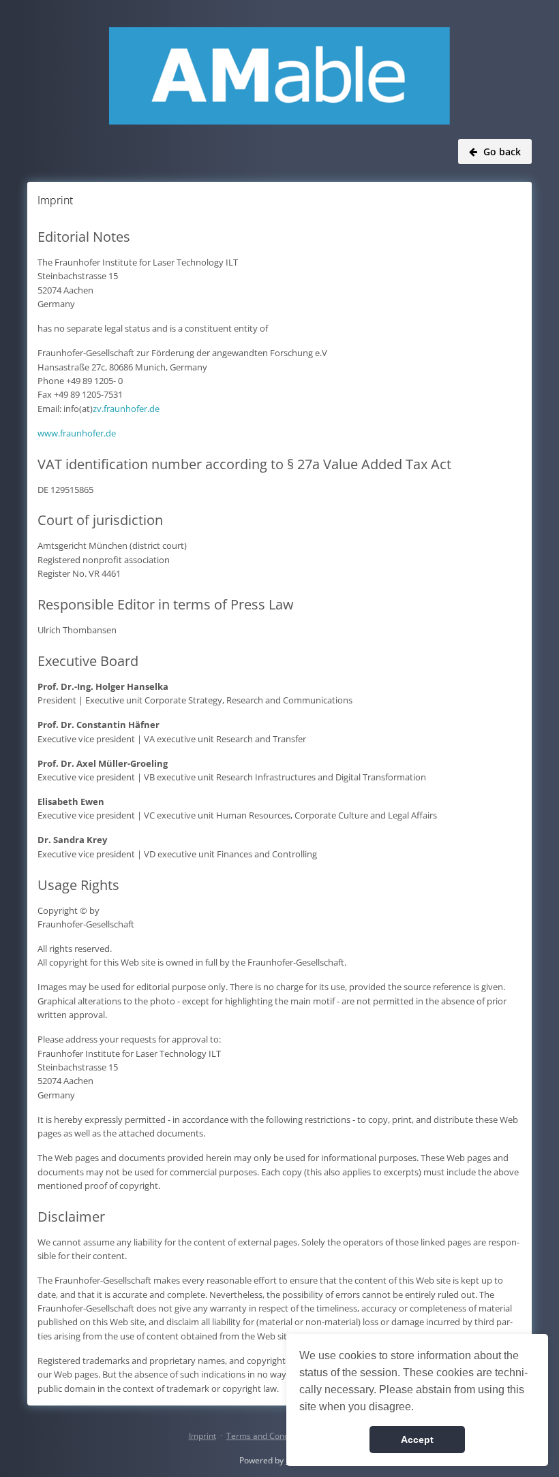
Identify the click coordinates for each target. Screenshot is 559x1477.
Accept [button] (417, 1439)
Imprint (202, 1436)
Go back (502, 151)
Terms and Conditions (267, 1436)
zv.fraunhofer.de (126, 408)
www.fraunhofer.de (76, 433)
